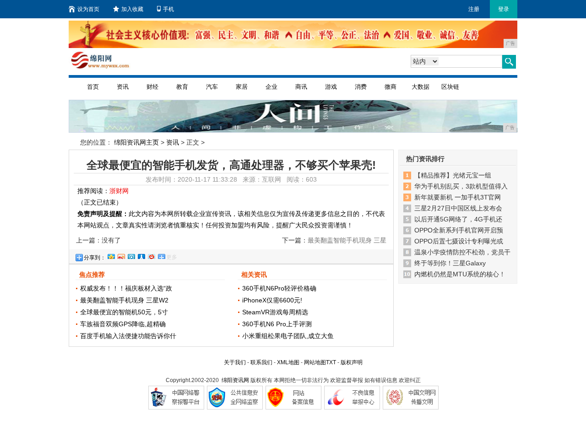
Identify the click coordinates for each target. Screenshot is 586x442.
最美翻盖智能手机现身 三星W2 (124, 300)
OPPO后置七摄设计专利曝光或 (458, 241)
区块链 (450, 86)
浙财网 (119, 190)
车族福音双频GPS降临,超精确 (123, 324)
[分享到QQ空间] (111, 255)
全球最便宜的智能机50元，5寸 (124, 312)
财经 (152, 86)
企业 (271, 86)
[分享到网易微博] (151, 255)
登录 (503, 9)
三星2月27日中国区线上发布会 (458, 208)
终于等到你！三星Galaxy (450, 263)
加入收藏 (132, 9)
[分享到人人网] (141, 255)
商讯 (301, 86)
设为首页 (88, 9)
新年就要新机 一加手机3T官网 (457, 197)
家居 (242, 86)
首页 (93, 86)
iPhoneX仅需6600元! (272, 300)
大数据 (420, 86)
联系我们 (261, 362)
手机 (168, 9)
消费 (361, 86)
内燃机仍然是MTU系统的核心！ (459, 274)
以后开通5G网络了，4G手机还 (458, 219)
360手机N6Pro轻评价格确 (279, 288)
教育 (182, 86)
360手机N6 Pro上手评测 (277, 324)
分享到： (95, 257)
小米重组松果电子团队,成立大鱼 (288, 336)
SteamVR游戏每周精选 (275, 312)
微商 (390, 86)
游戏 (331, 86)
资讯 (123, 86)
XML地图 (288, 362)
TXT (331, 362)
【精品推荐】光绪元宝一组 (452, 175)
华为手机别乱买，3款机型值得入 (461, 186)
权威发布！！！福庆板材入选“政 (126, 288)
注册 (473, 9)
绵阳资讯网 (235, 380)
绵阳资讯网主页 (136, 142)
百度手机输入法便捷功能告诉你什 (128, 336)
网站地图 (315, 362)
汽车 (212, 86)
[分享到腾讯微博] (131, 255)
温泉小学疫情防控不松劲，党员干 (462, 252)
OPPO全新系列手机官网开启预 (458, 230)
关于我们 (235, 362)
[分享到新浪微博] (121, 255)
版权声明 (352, 362)
